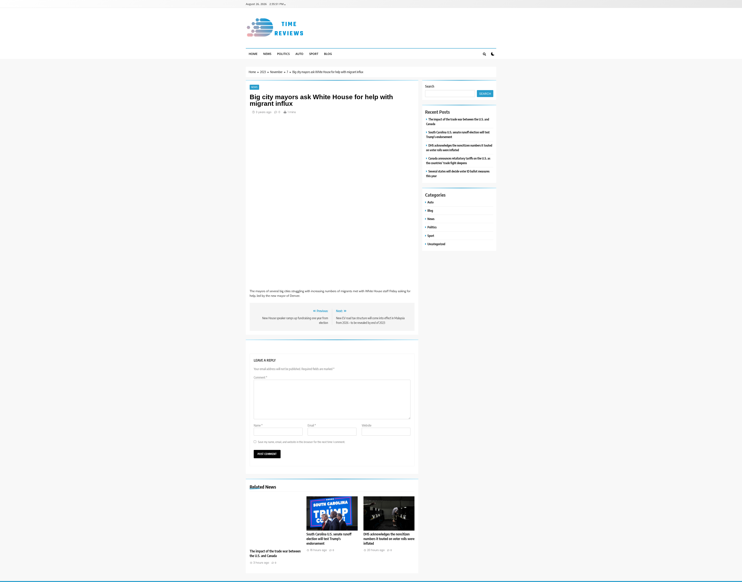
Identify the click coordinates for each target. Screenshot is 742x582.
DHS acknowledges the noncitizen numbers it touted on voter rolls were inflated (388, 538)
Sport (313, 54)
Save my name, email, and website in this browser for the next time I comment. (301, 442)
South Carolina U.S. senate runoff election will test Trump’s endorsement (328, 538)
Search (429, 86)
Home (253, 54)
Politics (283, 54)
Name (258, 425)
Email (312, 425)
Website (366, 425)
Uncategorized (436, 244)
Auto (299, 54)
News (267, 54)
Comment (260, 377)
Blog (328, 54)
